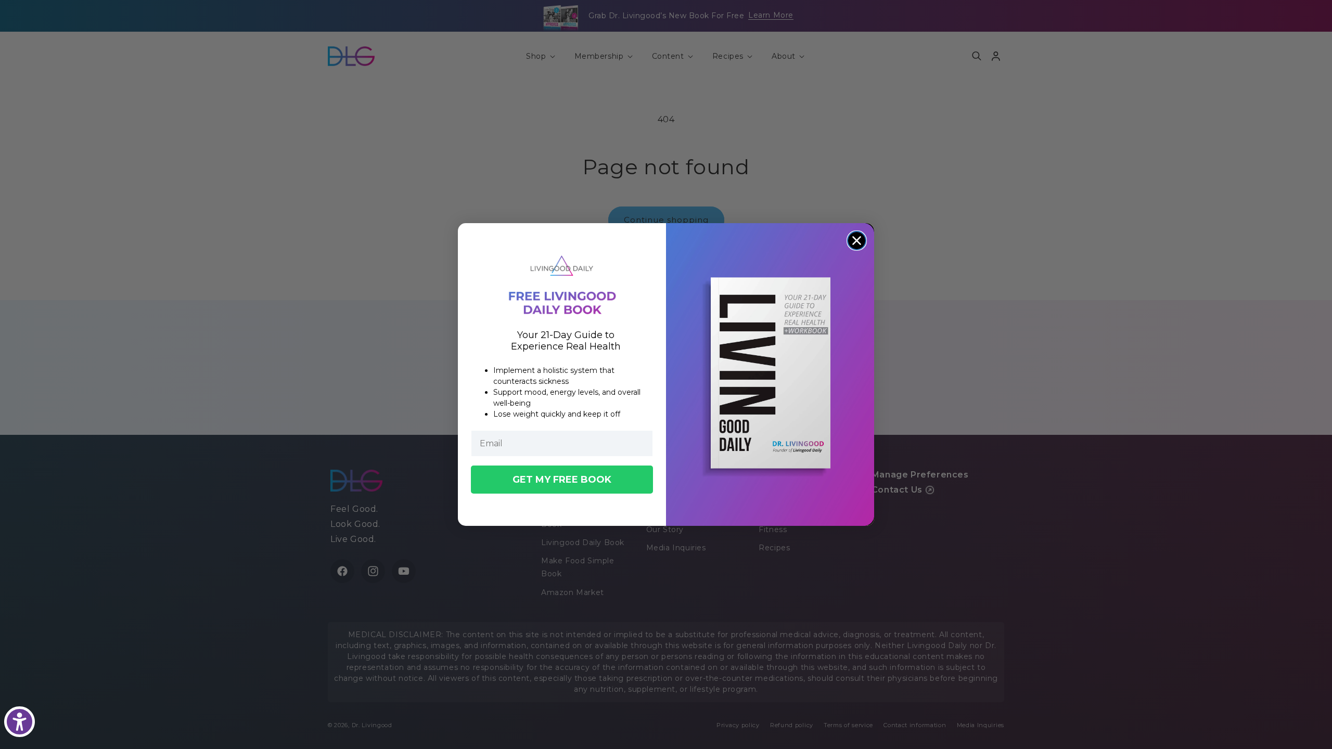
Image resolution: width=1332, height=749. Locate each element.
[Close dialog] (857, 240)
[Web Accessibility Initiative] (19, 721)
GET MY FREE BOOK (562, 479)
